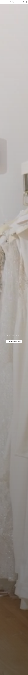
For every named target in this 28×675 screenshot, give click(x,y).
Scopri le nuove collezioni (14, 341)
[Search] (4, 2)
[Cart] (26, 2)
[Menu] (1, 1)
